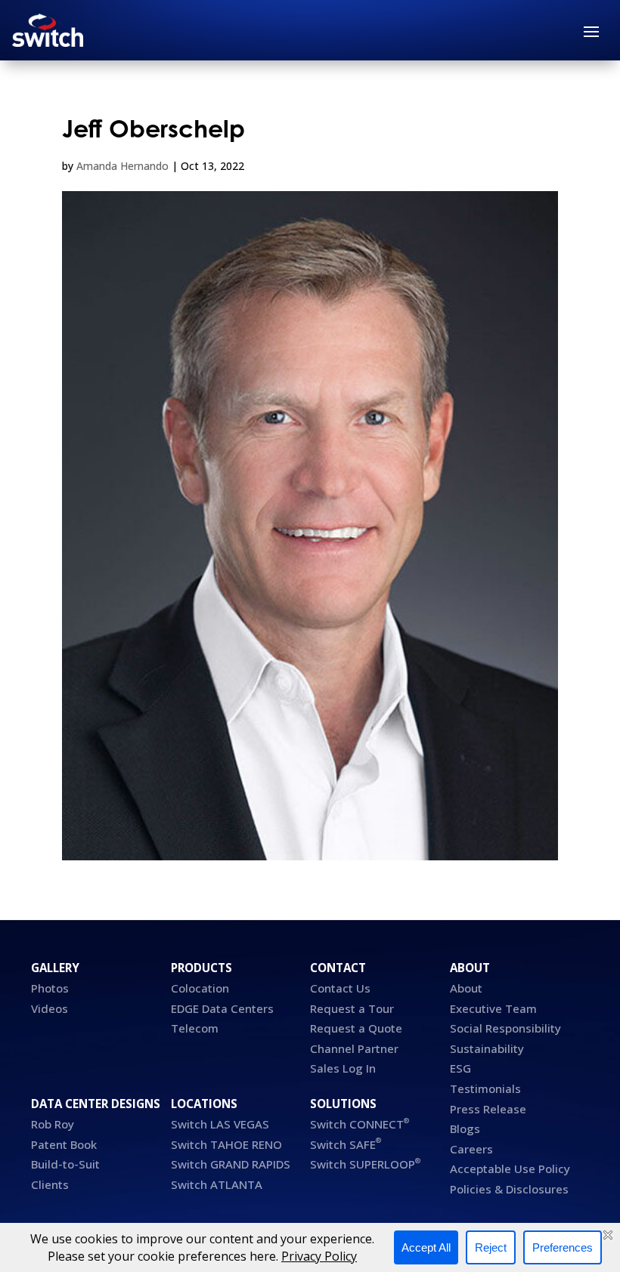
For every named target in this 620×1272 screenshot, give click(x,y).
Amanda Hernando (122, 166)
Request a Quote (356, 1028)
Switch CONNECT (359, 1124)
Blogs (465, 1128)
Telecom (195, 1028)
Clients (50, 1184)
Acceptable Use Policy (510, 1168)
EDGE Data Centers (222, 1008)
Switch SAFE (345, 1144)
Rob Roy (52, 1124)
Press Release (488, 1108)
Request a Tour (352, 1008)
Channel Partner (354, 1048)
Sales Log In (343, 1068)
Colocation (200, 988)
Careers (471, 1148)
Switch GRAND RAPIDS (230, 1164)
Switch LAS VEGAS (220, 1124)
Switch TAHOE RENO (228, 1144)
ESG (460, 1068)
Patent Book (65, 1144)
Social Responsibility (505, 1028)
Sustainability (487, 1048)
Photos (50, 988)
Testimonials (485, 1088)
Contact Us (340, 988)
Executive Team (493, 1008)
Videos (49, 1008)
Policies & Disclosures (509, 1188)
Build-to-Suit (65, 1164)
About (466, 988)
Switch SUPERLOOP (365, 1164)
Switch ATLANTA (216, 1184)
